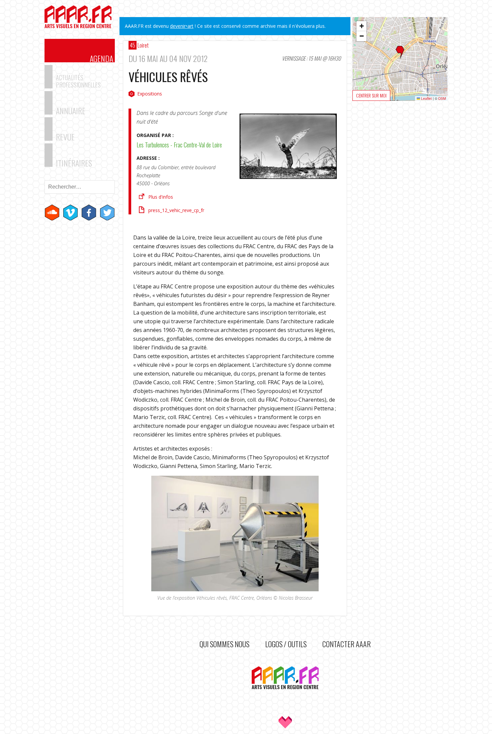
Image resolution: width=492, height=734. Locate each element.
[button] (400, 52)
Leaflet (426, 98)
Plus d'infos (160, 197)
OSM (442, 98)
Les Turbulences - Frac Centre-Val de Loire (179, 144)
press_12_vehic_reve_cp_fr (176, 210)
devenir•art (181, 26)
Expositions (149, 93)
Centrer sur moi (371, 95)
